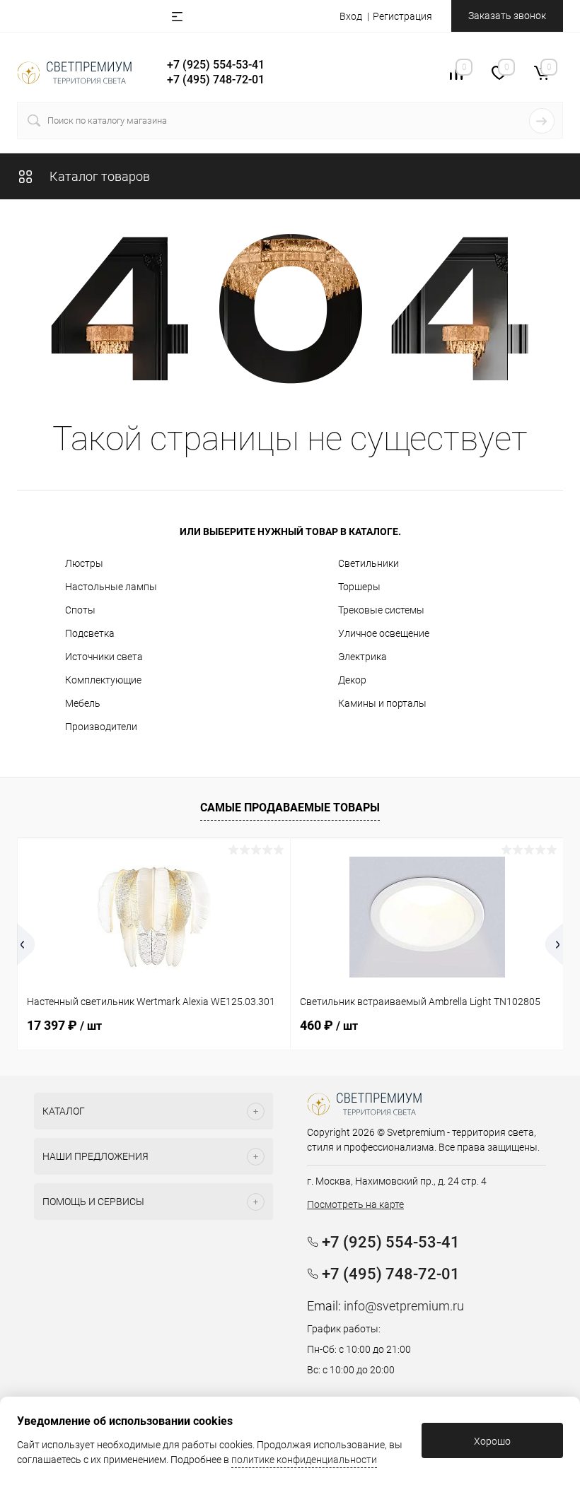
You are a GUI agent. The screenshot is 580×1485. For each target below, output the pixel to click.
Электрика (362, 656)
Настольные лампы (111, 586)
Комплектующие (103, 680)
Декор (352, 680)
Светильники (368, 563)
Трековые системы (381, 610)
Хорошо (492, 1441)
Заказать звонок (507, 15)
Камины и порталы (382, 703)
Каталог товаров (98, 176)
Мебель (82, 703)
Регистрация (402, 16)
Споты (80, 610)
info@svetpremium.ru (404, 1305)
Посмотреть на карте (355, 1204)
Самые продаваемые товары (290, 807)
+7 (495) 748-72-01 (216, 79)
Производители (101, 726)
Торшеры (359, 586)
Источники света (104, 656)
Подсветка (90, 633)
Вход (351, 16)
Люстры (84, 563)
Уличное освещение (383, 633)
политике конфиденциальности (304, 1459)
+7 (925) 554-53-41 (216, 64)
